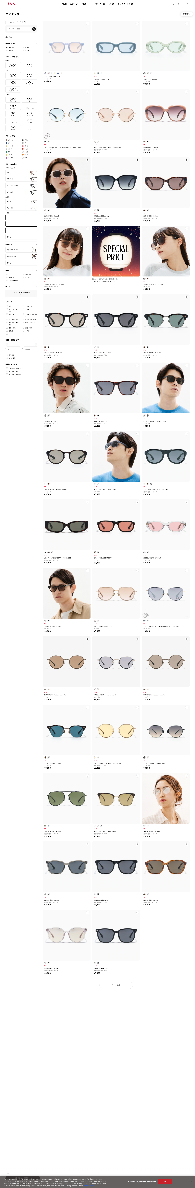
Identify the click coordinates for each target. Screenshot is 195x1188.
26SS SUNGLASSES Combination (105, 831)
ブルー (10, 143)
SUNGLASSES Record (51, 421)
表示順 (185, 14)
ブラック (27, 140)
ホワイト (27, 157)
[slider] (7, 344)
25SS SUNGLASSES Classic (53, 352)
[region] (97, 1182)
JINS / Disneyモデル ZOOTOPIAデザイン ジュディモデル (62, 147)
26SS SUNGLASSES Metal (52, 831)
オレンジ (27, 155)
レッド (26, 149)
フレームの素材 (11, 164)
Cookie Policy (89, 1185)
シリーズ (8, 302)
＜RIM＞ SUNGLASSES (101, 79)
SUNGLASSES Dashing (101, 216)
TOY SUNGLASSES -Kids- (52, 76)
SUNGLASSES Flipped (150, 147)
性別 (7, 270)
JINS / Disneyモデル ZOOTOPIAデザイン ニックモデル (161, 626)
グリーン (10, 152)
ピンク (26, 146)
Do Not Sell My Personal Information (141, 1181)
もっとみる (116, 985)
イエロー (10, 155)
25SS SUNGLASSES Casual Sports (154, 421)
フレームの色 (10, 136)
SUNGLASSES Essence (51, 900)
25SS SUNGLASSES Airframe (54, 284)
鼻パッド (8, 244)
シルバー (10, 149)
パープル (10, 157)
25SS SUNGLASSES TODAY (103, 558)
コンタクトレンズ (125, 4)
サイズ (7, 287)
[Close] (191, 1181)
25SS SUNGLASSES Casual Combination (107, 147)
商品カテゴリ (10, 43)
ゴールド (10, 146)
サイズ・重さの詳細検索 (21, 292)
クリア (26, 152)
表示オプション (11, 364)
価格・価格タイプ (12, 340)
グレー (26, 143)
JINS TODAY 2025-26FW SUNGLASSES (156, 489)
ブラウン (10, 140)
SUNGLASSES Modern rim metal (55, 694)
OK (165, 1181)
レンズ (111, 4)
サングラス (100, 4)
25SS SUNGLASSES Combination (154, 763)
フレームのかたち (12, 57)
